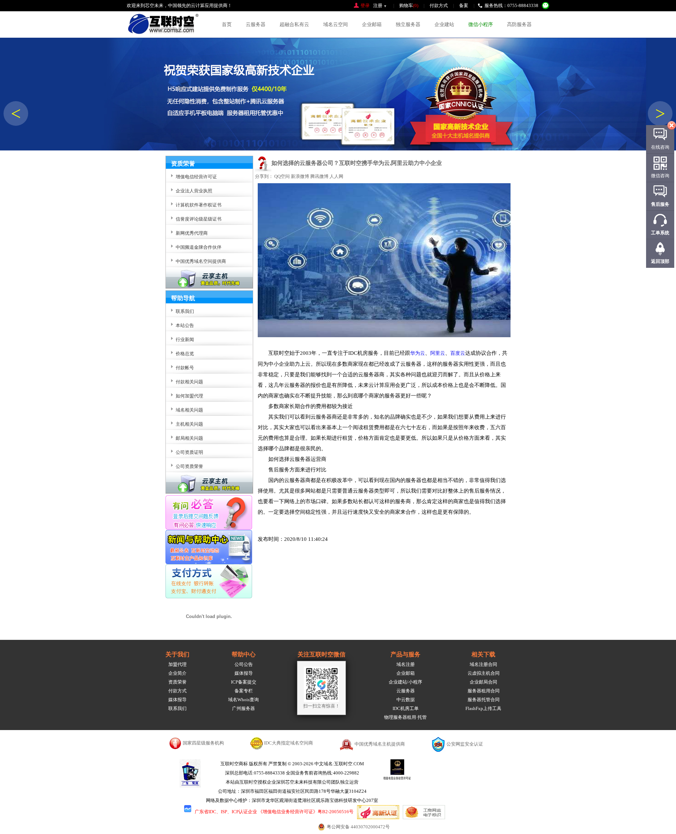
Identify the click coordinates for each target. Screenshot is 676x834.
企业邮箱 (372, 24)
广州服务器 (243, 708)
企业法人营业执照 (194, 190)
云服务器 (255, 24)
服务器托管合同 (484, 699)
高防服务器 (519, 24)
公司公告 (243, 664)
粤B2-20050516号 (335, 811)
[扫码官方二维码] (545, 5)
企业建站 (444, 24)
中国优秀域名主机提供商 (380, 744)
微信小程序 (480, 24)
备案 (463, 5)
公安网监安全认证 (464, 744)
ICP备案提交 (243, 682)
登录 (365, 5)
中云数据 (405, 699)
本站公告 (185, 325)
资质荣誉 (177, 682)
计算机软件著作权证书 (198, 205)
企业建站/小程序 (405, 682)
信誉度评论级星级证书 (198, 219)
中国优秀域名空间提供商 (201, 261)
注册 (377, 5)
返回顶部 (660, 261)
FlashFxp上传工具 (483, 708)
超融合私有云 (294, 24)
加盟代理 (177, 664)
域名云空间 (335, 24)
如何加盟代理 (189, 396)
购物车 (408, 5)
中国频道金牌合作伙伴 (198, 247)
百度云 (457, 353)
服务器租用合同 (484, 690)
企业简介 (177, 673)
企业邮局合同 (483, 682)
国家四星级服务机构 (203, 743)
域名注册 (405, 664)
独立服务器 (408, 24)
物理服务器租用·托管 (405, 717)
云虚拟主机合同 (484, 673)
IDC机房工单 (406, 708)
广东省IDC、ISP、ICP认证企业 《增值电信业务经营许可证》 (256, 811)
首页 (227, 24)
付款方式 (439, 5)
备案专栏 (243, 690)
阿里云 (437, 353)
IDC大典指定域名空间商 (288, 743)
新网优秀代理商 (192, 233)
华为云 (417, 353)
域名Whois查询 (243, 699)
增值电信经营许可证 (196, 176)
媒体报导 (177, 699)
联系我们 (177, 708)
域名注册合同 (483, 664)
